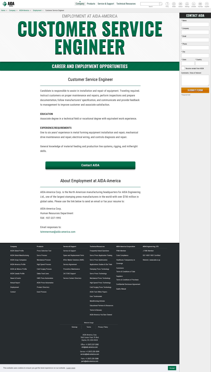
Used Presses (41, 292)
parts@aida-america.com (89, 361)
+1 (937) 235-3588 (91, 359)
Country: (198, 60)
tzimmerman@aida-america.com (57, 231)
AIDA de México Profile (18, 269)
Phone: (184, 44)
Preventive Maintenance (71, 269)
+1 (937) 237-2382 (92, 344)
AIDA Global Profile (17, 251)
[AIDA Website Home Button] (8, 4)
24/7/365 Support (69, 274)
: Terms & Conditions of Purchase (127, 278)
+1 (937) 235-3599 (92, 352)
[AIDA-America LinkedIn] (193, 4)
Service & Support (106, 3)
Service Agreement (70, 264)
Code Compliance (122, 255)
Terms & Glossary (96, 310)
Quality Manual (121, 289)
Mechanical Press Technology (100, 278)
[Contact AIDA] (180, 4)
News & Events (15, 278)
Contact (13, 292)
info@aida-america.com (90, 347)
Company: (185, 28)
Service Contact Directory (72, 278)
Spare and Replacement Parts (73, 255)
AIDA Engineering (151, 247)
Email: (183, 36)
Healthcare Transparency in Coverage (125, 262)
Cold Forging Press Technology (100, 287)
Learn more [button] (70, 368)
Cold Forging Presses (44, 269)
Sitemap (74, 327)
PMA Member (121, 251)
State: (183, 60)
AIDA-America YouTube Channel (101, 315)
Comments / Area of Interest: (191, 73)
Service (69, 247)
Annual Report (15, 283)
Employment (37, 10)
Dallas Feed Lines (43, 274)
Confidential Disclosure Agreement (128, 284)
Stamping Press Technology (99, 269)
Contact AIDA (90, 165)
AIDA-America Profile (17, 264)
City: (183, 52)
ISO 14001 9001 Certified (151, 255)
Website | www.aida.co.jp (151, 260)
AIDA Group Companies (18, 260)
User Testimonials (96, 296)
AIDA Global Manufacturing (19, 255)
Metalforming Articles (97, 301)
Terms (89, 327)
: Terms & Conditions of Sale (125, 270)
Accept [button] (172, 368)
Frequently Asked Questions (99, 251)
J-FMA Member (148, 251)
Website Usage (89, 323)
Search (151, 6)
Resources (97, 247)
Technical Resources (126, 3)
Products (91, 3)
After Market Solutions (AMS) (73, 260)
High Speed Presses (44, 264)
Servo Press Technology (98, 274)
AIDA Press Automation (45, 283)
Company (80, 3)
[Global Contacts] (173, 4)
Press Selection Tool (44, 251)
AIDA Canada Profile (17, 274)
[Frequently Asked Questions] (167, 4)
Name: (184, 21)
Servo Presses (42, 255)
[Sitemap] (187, 4)
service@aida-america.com (89, 354)
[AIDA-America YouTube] (200, 4)
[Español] (207, 4)
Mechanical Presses (44, 260)
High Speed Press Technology (100, 283)
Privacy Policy (103, 327)
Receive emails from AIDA (195, 68)
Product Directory (43, 287)
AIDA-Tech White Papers (98, 292)
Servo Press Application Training (101, 255)
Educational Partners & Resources (101, 306)
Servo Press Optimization (98, 260)
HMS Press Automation (45, 278)
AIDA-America (24, 10)
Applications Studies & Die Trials (101, 264)
